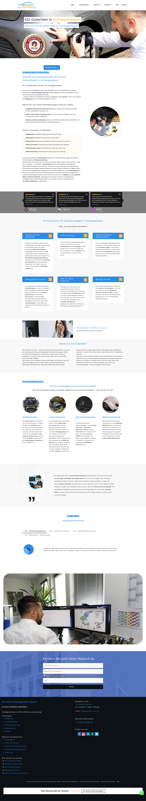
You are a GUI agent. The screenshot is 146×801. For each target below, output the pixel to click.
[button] (122, 200)
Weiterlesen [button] (28, 204)
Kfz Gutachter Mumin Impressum (90, 781)
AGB (118, 781)
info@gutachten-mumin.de (90, 711)
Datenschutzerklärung (108, 781)
